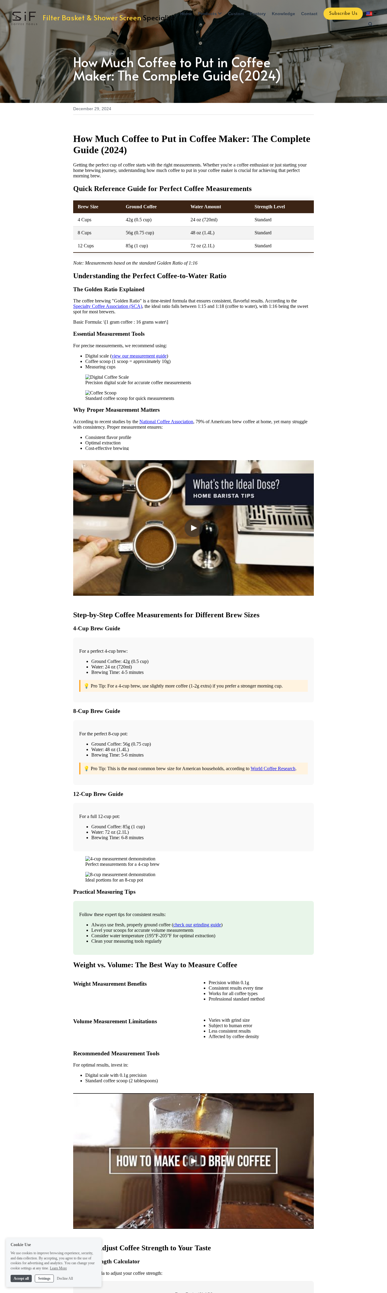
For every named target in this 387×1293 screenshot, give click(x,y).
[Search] (370, 24)
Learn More (58, 1268)
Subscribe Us (343, 13)
